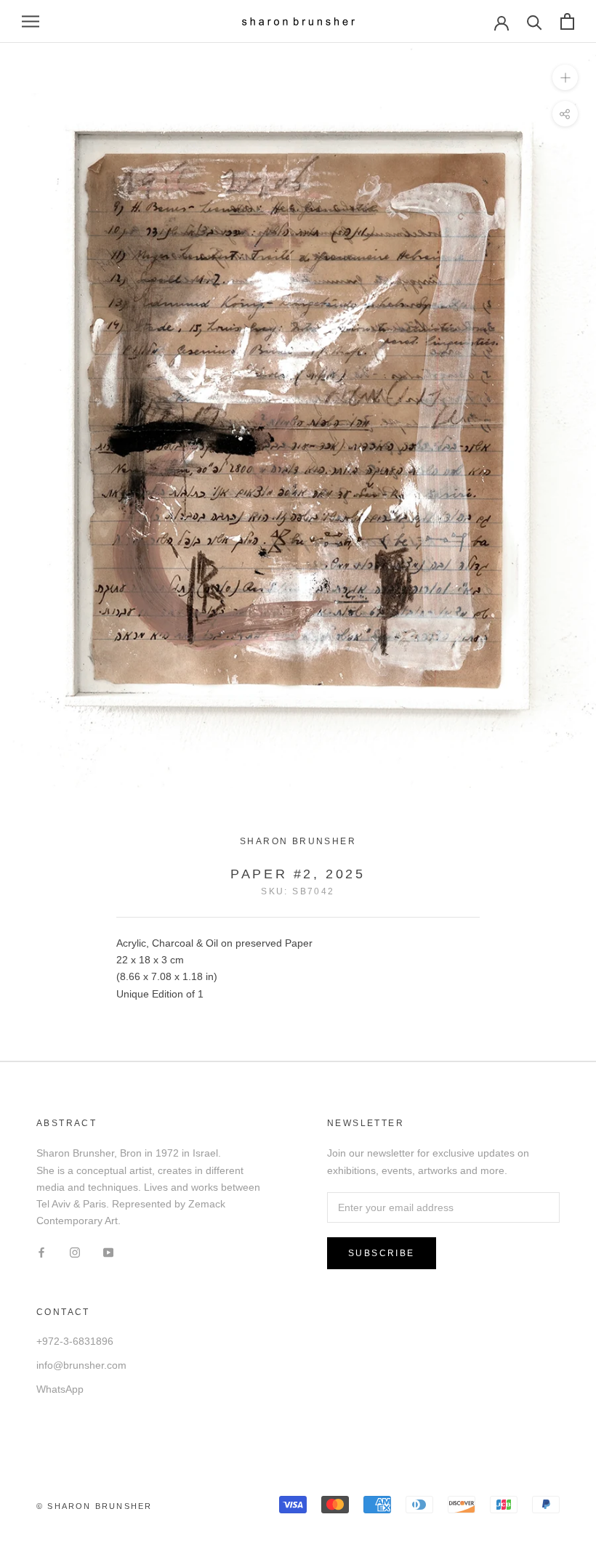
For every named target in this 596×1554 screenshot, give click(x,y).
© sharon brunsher (94, 1506)
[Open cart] (567, 21)
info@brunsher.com (81, 1365)
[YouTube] (108, 1252)
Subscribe (381, 1253)
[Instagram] (75, 1252)
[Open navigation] (30, 21)
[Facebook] (41, 1252)
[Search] (534, 21)
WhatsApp (60, 1389)
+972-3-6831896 (74, 1341)
